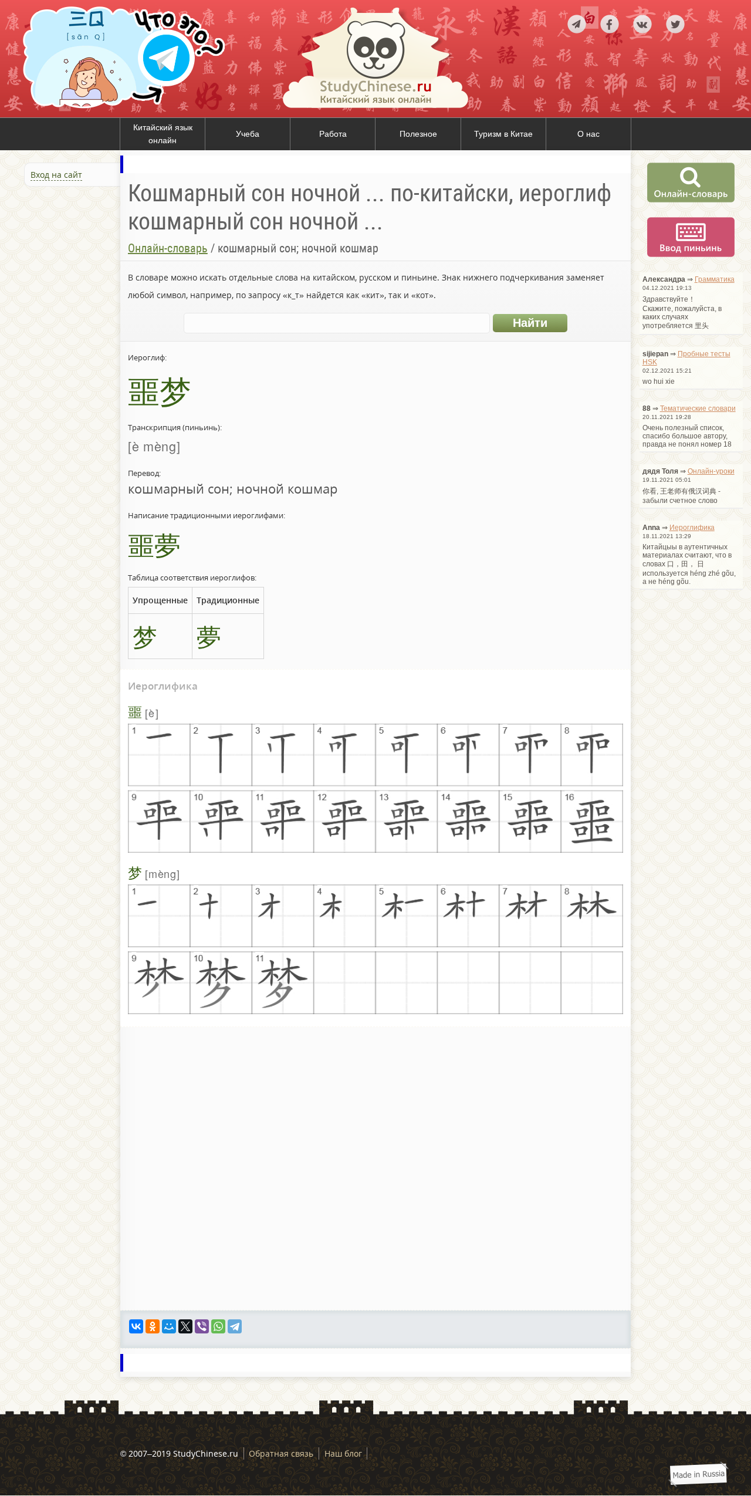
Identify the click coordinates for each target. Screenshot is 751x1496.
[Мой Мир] (169, 1326)
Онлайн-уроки (711, 471)
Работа (333, 134)
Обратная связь (281, 1453)
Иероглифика (692, 528)
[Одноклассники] (153, 1326)
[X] (185, 1326)
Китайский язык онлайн (162, 134)
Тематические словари (698, 408)
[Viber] (202, 1326)
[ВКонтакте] (136, 1326)
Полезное (418, 134)
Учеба (247, 134)
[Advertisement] (70, 316)
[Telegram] (235, 1326)
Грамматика (715, 279)
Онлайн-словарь (168, 248)
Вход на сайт (56, 174)
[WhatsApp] (218, 1326)
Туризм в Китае (503, 134)
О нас (588, 134)
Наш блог (343, 1453)
